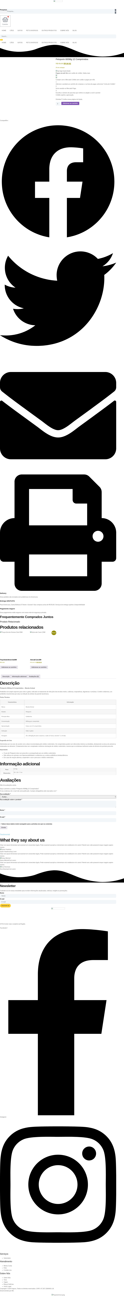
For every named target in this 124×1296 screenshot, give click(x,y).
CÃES (12, 30)
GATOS (20, 30)
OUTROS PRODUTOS (49, 30)
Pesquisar (3, 10)
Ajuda (80, 99)
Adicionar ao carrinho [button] (8, 667)
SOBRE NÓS (64, 30)
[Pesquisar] (115, 11)
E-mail (2, 817)
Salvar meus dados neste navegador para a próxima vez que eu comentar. (27, 824)
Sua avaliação (5, 794)
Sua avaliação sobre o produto (11, 799)
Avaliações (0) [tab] (34, 676)
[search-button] (1, 40)
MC (13, 1291)
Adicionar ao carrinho (70, 103)
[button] (58, 181)
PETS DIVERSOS (32, 30)
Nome (2, 810)
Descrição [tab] (6, 676)
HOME (4, 30)
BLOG (75, 30)
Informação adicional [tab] (19, 676)
